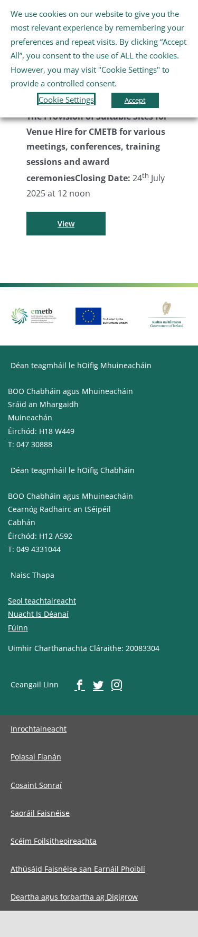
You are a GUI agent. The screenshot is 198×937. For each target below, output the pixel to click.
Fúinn (18, 628)
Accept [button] (135, 100)
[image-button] (102, 312)
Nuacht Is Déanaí (38, 614)
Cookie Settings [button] (66, 99)
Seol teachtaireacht (42, 601)
